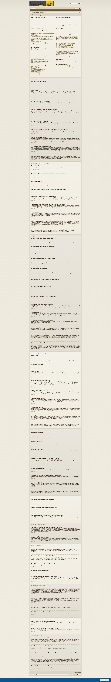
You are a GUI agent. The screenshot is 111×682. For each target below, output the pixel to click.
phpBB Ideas (33, 648)
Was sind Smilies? (34, 68)
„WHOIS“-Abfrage (59, 655)
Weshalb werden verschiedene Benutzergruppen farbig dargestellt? (67, 24)
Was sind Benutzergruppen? (60, 20)
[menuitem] (75, 8)
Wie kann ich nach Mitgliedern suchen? (62, 46)
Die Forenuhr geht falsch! (35, 35)
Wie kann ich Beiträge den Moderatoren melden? (39, 58)
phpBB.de (70, 199)
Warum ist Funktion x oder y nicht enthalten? (63, 66)
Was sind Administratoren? (60, 18)
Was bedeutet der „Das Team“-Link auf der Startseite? (65, 26)
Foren (36, 8)
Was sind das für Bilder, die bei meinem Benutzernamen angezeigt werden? (42, 40)
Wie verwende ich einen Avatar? (36, 41)
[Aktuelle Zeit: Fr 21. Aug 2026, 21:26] (79, 12)
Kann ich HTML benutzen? (35, 67)
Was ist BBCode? (34, 66)
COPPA (39, 111)
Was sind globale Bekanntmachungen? (37, 70)
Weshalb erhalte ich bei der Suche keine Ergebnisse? (65, 44)
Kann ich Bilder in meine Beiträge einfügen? (38, 69)
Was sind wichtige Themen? (35, 72)
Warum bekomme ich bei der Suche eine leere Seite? (65, 45)
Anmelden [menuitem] (77, 8)
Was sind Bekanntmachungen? (36, 71)
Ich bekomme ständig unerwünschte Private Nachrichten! (65, 31)
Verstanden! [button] (104, 679)
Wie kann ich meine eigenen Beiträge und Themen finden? (66, 47)
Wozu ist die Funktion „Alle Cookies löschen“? (38, 28)
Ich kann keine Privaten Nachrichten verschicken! (64, 30)
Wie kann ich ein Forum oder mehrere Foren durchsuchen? (66, 43)
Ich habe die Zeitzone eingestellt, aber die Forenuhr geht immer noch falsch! (42, 37)
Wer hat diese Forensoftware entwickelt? (63, 65)
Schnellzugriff (32, 8)
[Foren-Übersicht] (41, 3)
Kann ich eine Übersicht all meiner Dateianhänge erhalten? (66, 61)
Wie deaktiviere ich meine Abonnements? (63, 56)
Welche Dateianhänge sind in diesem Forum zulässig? (65, 60)
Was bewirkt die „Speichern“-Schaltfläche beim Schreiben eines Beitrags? (41, 60)
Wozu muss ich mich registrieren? (36, 18)
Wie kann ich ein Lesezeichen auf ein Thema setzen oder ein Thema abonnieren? (67, 54)
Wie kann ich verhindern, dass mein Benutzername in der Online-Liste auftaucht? (42, 34)
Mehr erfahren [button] (42, 679)
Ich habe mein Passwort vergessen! (37, 26)
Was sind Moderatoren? (60, 19)
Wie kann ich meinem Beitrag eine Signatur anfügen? (39, 50)
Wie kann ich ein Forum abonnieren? (62, 55)
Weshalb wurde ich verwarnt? (35, 57)
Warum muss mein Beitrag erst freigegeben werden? (39, 61)
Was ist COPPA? (33, 19)
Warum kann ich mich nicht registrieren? (37, 20)
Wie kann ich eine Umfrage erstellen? (37, 51)
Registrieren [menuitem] (79, 8)
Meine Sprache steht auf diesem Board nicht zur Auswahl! (40, 38)
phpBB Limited (63, 199)
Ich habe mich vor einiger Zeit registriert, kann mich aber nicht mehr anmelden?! (42, 25)
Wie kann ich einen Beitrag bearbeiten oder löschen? (39, 49)
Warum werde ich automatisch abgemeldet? (38, 27)
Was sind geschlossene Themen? (36, 73)
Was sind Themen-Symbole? (35, 74)
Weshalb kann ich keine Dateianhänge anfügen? (39, 56)
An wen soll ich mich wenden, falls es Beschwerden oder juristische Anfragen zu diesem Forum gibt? (67, 68)
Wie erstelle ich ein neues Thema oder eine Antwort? (39, 48)
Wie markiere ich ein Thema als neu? (37, 62)
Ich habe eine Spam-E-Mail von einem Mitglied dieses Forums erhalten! (68, 32)
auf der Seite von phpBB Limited (36, 641)
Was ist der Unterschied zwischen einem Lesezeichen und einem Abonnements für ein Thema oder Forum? (67, 52)
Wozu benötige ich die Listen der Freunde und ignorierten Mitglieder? (67, 36)
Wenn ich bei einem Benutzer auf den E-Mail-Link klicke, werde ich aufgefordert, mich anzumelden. (42, 44)
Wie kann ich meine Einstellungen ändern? (38, 32)
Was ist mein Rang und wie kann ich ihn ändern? (39, 42)
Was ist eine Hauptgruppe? (60, 25)
